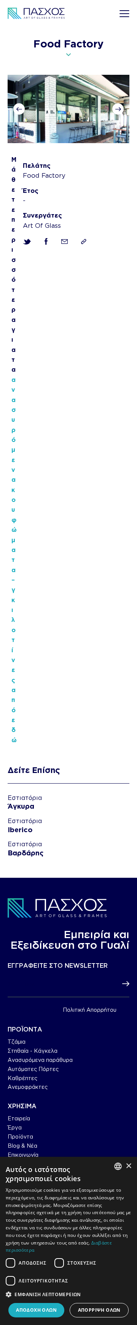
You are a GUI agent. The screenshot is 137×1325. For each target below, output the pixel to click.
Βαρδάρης (25, 853)
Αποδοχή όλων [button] (36, 1310)
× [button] (128, 1166)
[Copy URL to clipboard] (83, 242)
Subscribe (123, 984)
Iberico (20, 829)
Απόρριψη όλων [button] (99, 1310)
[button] (19, 109)
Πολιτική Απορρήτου (89, 1010)
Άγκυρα (21, 806)
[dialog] (68, 1241)
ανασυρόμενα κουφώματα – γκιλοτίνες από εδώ (14, 559)
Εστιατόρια (25, 797)
